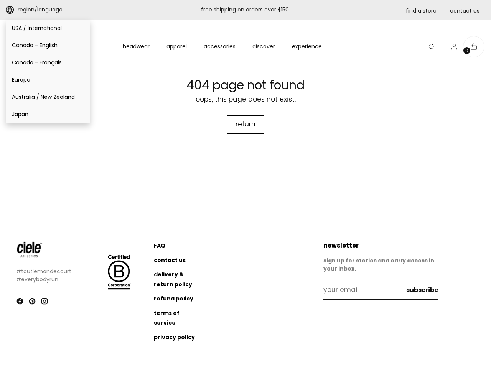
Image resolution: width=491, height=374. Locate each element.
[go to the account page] (451, 46)
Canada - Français (37, 62)
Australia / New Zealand (43, 97)
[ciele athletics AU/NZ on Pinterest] (33, 302)
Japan (20, 114)
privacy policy (174, 337)
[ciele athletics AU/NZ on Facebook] (20, 302)
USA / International (37, 28)
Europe (21, 80)
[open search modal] (431, 46)
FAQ (159, 245)
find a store (421, 11)
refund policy (173, 298)
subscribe (422, 289)
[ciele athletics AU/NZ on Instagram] (45, 302)
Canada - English (35, 45)
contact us (464, 11)
